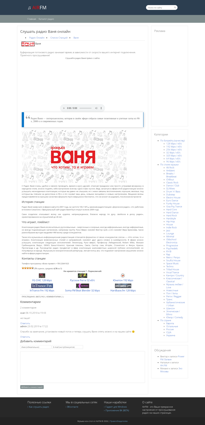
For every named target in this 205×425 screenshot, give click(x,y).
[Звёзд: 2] (25, 268)
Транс (169, 299)
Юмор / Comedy (174, 317)
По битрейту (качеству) (172, 140)
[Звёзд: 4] (30, 268)
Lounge (170, 233)
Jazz (168, 230)
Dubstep (170, 194)
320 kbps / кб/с (174, 155)
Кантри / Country (175, 275)
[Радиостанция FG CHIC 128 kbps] (42, 277)
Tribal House (172, 269)
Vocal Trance (172, 272)
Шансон (170, 308)
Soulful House (173, 260)
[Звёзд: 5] (32, 268)
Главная (31, 18)
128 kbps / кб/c (174, 143)
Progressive (172, 245)
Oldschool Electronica (171, 241)
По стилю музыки (169, 164)
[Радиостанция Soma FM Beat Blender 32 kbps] (82, 287)
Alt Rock (170, 167)
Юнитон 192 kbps (123, 280)
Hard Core (171, 209)
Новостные (172, 290)
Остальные (172, 326)
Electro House (173, 197)
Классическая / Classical (174, 280)
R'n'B (168, 251)
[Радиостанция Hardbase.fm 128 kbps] (123, 287)
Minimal (170, 236)
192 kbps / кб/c (174, 146)
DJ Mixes (170, 188)
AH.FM (163, 365)
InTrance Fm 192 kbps (42, 290)
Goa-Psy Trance (174, 206)
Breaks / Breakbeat (171, 175)
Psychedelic (172, 248)
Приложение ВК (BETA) (117, 410)
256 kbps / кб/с (174, 149)
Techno (169, 266)
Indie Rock (171, 227)
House (169, 224)
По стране (165, 320)
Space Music (172, 263)
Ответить (25, 323)
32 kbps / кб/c (173, 152)
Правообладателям (119, 421)
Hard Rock (171, 215)
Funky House (172, 203)
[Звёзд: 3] (28, 268)
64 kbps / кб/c (173, 158)
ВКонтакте (72, 406)
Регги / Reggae (173, 296)
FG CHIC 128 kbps (42, 280)
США (168, 332)
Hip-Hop (170, 221)
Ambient (170, 170)
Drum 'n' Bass (173, 191)
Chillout (170, 179)
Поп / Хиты (172, 293)
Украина (170, 335)
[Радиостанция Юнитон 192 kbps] (123, 277)
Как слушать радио (39, 406)
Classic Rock (172, 182)
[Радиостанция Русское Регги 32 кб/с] (82, 277)
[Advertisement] (82, 83)
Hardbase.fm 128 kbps (123, 290)
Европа (170, 323)
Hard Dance (172, 212)
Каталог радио (46, 18)
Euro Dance (172, 200)
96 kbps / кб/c (173, 161)
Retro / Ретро (173, 257)
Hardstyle (171, 218)
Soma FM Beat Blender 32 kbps (82, 290)
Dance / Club (172, 185)
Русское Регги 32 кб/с (82, 280)
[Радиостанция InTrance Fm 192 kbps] (42, 287)
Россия (170, 329)
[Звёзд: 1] (23, 268)
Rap (168, 254)
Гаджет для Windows (116, 406)
